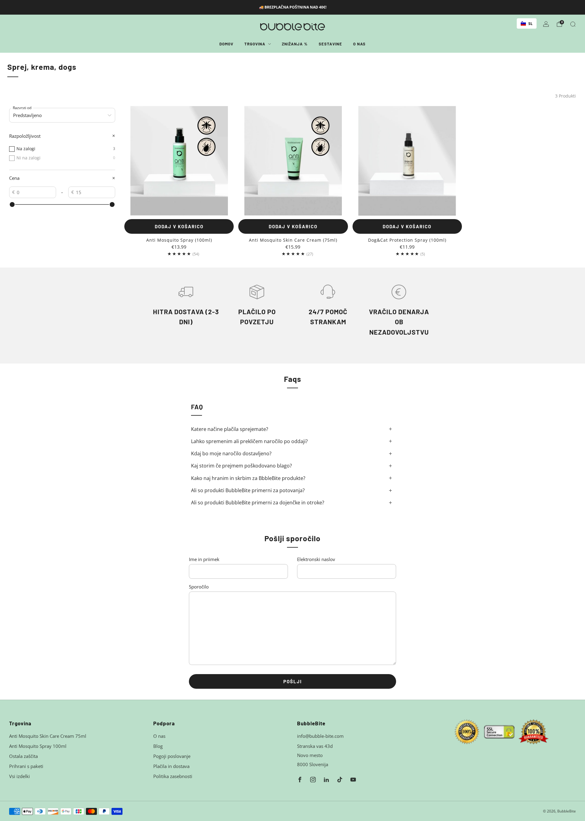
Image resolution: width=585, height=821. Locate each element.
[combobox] (527, 23)
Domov (226, 43)
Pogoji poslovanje (171, 756)
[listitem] (292, 7)
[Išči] (573, 24)
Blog (158, 746)
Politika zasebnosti (172, 776)
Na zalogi (65, 148)
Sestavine (330, 43)
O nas (359, 43)
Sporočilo (199, 587)
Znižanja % (295, 43)
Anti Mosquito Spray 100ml (37, 746)
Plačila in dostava (171, 766)
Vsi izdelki (19, 776)
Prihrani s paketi (26, 766)
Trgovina (254, 43)
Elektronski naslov (316, 559)
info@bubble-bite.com (320, 736)
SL (530, 23)
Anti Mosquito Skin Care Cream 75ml (47, 736)
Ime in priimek (204, 559)
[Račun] (546, 24)
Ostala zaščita (23, 756)
